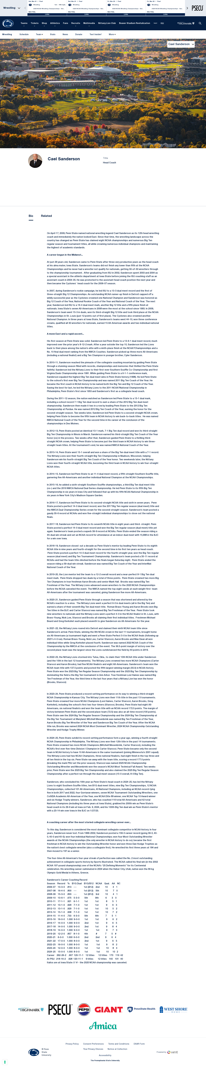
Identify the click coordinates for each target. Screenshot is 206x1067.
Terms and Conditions (118, 1044)
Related (46, 216)
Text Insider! (96, 35)
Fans (65, 23)
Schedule (24, 35)
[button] (187, 8)
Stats (52, 35)
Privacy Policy (72, 1044)
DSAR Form (139, 1044)
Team (38, 35)
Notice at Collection (117, 1049)
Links (47, 14)
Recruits (75, 23)
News (65, 35)
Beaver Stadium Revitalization (134, 23)
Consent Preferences (93, 1044)
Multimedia (89, 23)
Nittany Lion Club (107, 23)
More (111, 35)
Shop (44, 23)
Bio (31, 216)
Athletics (55, 23)
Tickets (34, 23)
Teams (24, 23)
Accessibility (105, 1055)
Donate (78, 35)
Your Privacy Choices (93, 1049)
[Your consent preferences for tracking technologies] (5, 1062)
